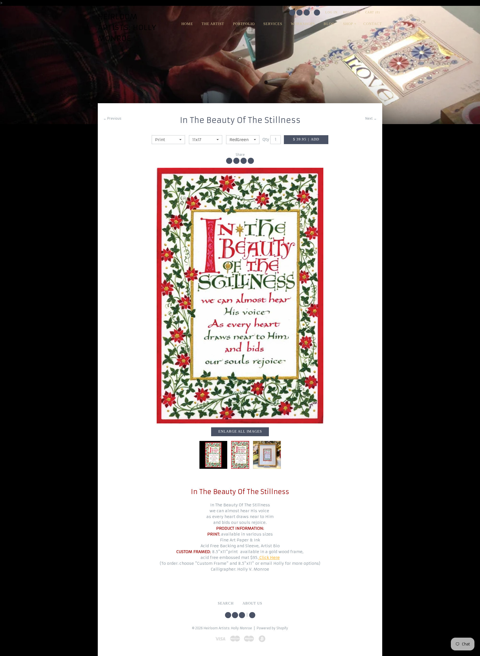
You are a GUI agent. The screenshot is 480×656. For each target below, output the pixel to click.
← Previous (112, 118)
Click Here (269, 557)
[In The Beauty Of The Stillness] (213, 455)
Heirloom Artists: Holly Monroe (127, 27)
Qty (265, 139)
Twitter (292, 12)
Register (351, 12)
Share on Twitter (236, 161)
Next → (371, 118)
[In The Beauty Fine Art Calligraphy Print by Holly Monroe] (240, 295)
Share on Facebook (229, 161)
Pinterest (307, 12)
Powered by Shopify (272, 628)
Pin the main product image (244, 161)
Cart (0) (372, 12)
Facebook (299, 12)
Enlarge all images (240, 431)
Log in (331, 12)
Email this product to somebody (251, 161)
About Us (252, 603)
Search (317, 12)
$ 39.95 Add (306, 139)
